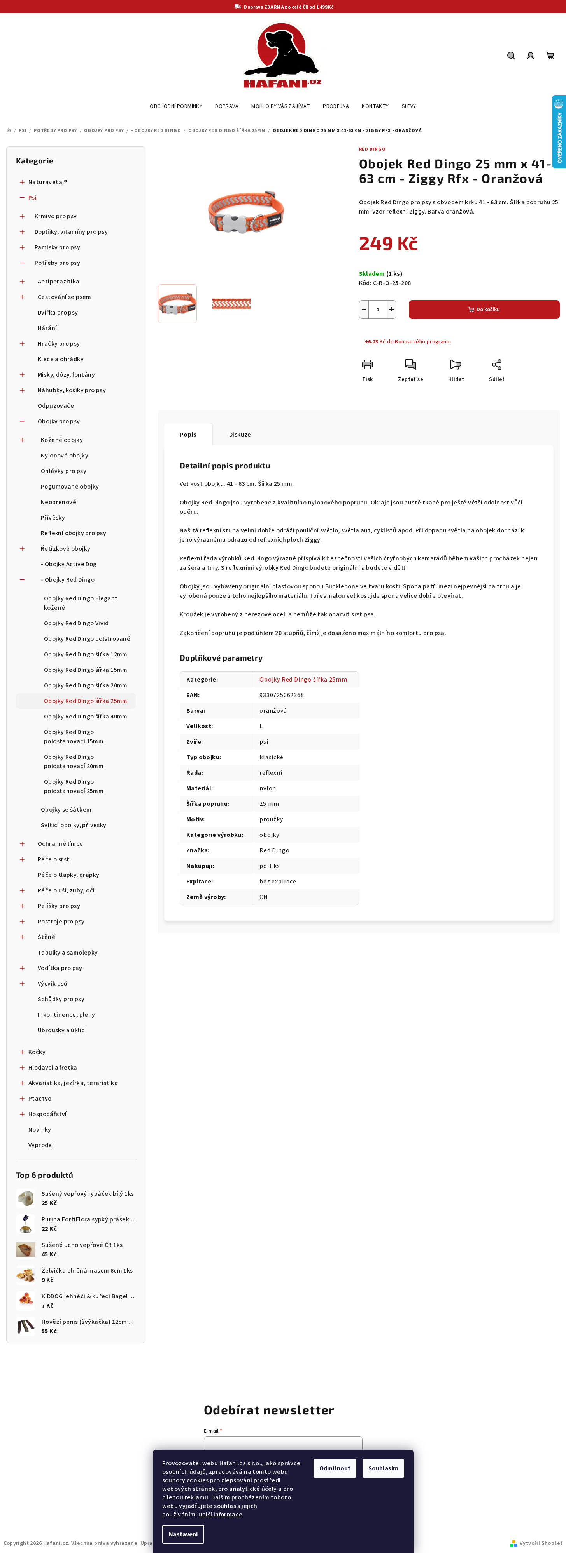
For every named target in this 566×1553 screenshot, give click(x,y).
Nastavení (183, 1534)
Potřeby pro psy (57, 263)
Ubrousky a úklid (61, 1030)
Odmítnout (334, 1468)
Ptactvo (40, 1098)
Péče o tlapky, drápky (68, 875)
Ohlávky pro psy (63, 471)
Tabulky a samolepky (68, 952)
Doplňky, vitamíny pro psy (71, 232)
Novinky (39, 1129)
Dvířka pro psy (58, 312)
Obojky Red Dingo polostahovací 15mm (73, 737)
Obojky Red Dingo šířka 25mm (86, 701)
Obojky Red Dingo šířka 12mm (86, 654)
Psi (32, 197)
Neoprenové (58, 502)
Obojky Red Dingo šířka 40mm (86, 716)
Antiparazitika (59, 281)
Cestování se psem (64, 297)
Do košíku (488, 309)
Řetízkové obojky (65, 548)
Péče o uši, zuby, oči (66, 890)
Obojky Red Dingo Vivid (76, 623)
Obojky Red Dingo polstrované (87, 639)
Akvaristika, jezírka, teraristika (73, 1083)
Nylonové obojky (64, 455)
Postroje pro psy (61, 921)
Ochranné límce (60, 844)
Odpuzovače (56, 406)
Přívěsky (53, 517)
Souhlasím (383, 1468)
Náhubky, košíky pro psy (72, 390)
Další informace (220, 1514)
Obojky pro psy (59, 421)
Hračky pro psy (59, 343)
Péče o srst (53, 859)
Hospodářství (47, 1114)
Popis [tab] (188, 434)
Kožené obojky (62, 440)
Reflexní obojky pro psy (73, 533)
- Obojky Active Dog (69, 564)
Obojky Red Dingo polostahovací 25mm (73, 786)
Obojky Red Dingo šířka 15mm (86, 670)
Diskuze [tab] (240, 434)
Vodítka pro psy (60, 968)
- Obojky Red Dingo (68, 580)
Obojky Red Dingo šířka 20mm (86, 685)
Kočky (37, 1052)
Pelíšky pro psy (59, 906)
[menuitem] (176, 106)
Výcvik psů (52, 983)
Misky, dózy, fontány (66, 374)
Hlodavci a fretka (52, 1067)
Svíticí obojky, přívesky (74, 825)
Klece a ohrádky (61, 359)
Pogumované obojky (70, 486)
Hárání (47, 328)
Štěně (46, 937)
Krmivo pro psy (56, 216)
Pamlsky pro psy (57, 247)
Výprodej (41, 1145)
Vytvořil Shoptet (541, 1543)
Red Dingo (372, 149)
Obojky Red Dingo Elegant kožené (81, 603)
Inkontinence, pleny (66, 1014)
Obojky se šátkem (66, 809)
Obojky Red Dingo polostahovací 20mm (73, 761)
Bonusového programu (423, 342)
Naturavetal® (47, 182)
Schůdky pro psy (61, 999)
